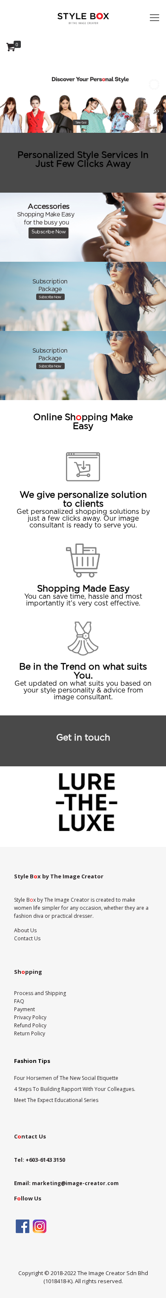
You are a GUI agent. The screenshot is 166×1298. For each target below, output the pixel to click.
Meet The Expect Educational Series (56, 1100)
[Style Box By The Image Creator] (83, 17)
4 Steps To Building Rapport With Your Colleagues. (74, 1089)
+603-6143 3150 (45, 1159)
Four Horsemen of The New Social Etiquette (66, 1078)
